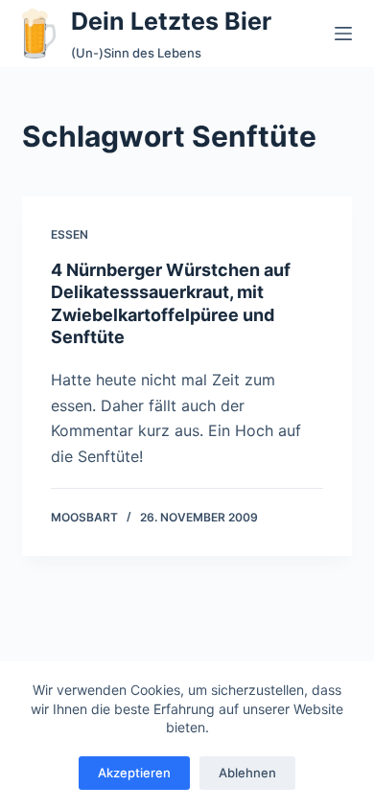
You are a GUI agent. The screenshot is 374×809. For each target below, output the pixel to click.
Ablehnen (247, 772)
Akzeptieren (134, 772)
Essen (69, 234)
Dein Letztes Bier (171, 21)
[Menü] (343, 33)
